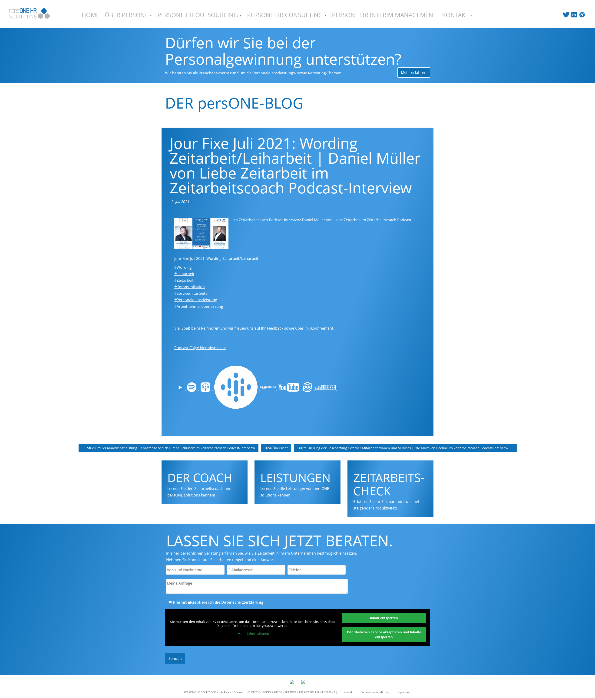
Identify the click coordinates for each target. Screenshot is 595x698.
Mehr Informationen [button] (253, 634)
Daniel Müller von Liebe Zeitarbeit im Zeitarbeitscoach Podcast (356, 219)
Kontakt (349, 692)
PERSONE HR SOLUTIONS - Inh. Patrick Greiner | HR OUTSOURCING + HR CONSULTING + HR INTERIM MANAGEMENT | (261, 692)
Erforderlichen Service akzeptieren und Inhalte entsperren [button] (384, 634)
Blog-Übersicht (276, 448)
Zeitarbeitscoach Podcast (261, 219)
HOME (90, 15)
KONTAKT (456, 15)
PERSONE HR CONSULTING (285, 15)
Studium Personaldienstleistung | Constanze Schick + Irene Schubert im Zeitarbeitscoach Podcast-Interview (170, 448)
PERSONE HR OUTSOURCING (198, 15)
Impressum (404, 692)
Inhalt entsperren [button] (384, 618)
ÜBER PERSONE (127, 15)
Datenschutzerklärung (242, 602)
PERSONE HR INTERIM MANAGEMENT (384, 15)
